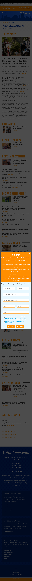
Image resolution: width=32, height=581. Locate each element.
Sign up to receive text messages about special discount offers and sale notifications (16, 321)
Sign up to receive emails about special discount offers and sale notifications (16, 317)
